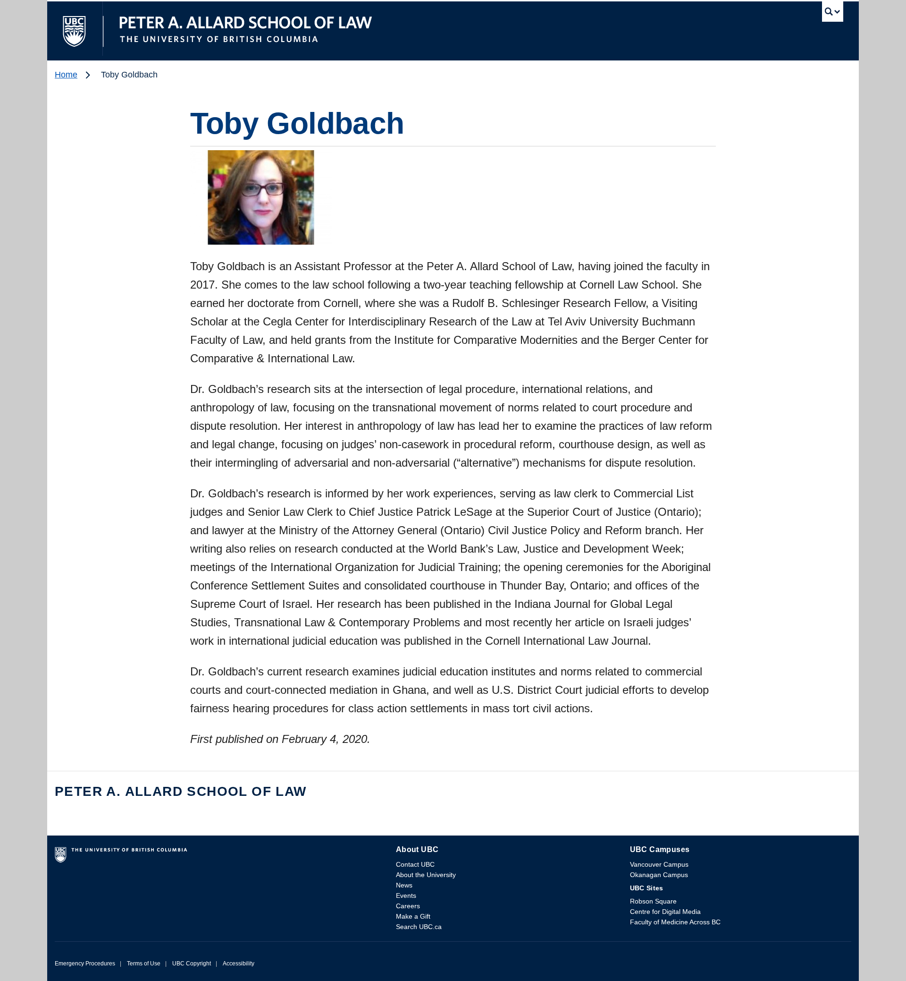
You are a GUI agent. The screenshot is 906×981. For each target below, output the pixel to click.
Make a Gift (413, 916)
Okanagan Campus (659, 875)
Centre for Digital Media (665, 911)
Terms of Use (143, 963)
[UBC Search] (832, 14)
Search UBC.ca (419, 926)
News (404, 885)
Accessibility (238, 963)
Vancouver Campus (659, 864)
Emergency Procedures (85, 963)
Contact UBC (415, 864)
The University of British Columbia (75, 28)
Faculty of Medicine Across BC (675, 922)
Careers (408, 906)
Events (406, 895)
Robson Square (653, 901)
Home (66, 74)
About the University (426, 875)
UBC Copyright (191, 963)
